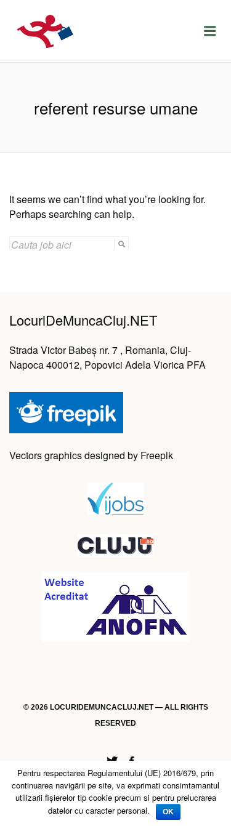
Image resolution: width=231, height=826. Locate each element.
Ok (168, 812)
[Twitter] (112, 760)
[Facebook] (131, 760)
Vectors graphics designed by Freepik (91, 455)
